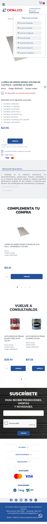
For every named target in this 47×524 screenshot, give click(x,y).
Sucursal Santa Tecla (26, 43)
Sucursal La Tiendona (26, 53)
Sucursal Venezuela (26, 23)
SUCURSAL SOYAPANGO (10, 109)
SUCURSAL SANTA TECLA (11, 112)
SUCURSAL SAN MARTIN (10, 122)
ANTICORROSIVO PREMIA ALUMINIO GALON (35, 337)
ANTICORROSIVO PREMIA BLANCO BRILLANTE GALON (14, 338)
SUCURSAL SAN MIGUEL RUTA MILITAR (15, 120)
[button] (17, 287)
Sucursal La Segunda (26, 33)
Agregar (15, 141)
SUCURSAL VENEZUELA (10, 104)
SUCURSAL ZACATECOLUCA (11, 114)
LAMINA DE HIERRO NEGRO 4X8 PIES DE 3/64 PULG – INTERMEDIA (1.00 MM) (21, 245)
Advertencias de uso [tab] (10, 186)
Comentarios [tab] (7, 190)
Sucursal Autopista (25, 28)
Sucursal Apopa (24, 38)
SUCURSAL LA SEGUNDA (10, 106)
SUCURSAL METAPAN (9, 117)
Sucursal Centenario (26, 48)
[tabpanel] (23, 177)
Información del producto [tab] (12, 168)
